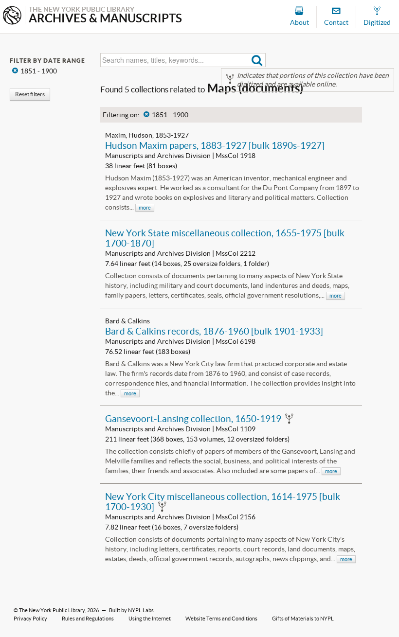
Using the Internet (149, 618)
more (145, 208)
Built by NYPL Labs (131, 610)
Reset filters (30, 94)
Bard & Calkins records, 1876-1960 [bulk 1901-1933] (214, 331)
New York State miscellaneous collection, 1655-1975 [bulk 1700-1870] (225, 238)
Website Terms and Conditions (221, 618)
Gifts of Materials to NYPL (303, 618)
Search (257, 60)
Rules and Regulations (88, 618)
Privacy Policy (30, 618)
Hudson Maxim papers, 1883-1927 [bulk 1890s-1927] (215, 145)
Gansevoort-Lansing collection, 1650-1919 (193, 418)
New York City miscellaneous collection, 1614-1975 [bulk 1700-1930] (222, 501)
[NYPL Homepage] (12, 16)
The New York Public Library (52, 610)
